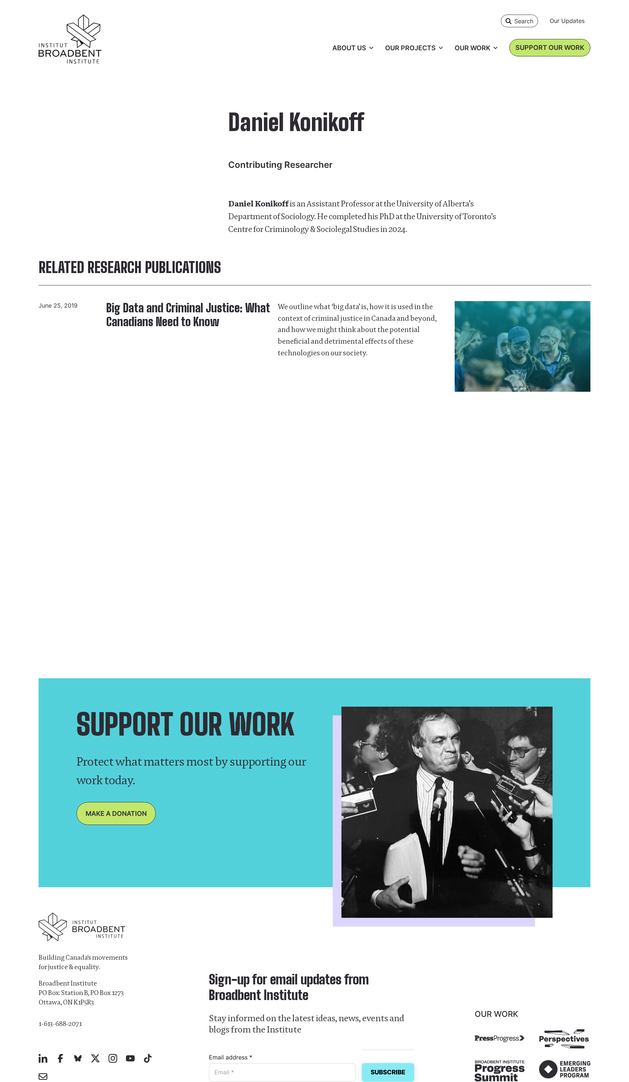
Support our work (549, 47)
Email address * (230, 1057)
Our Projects (410, 48)
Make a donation (116, 813)
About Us (349, 48)
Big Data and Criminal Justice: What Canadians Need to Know (188, 315)
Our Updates (567, 20)
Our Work (472, 48)
